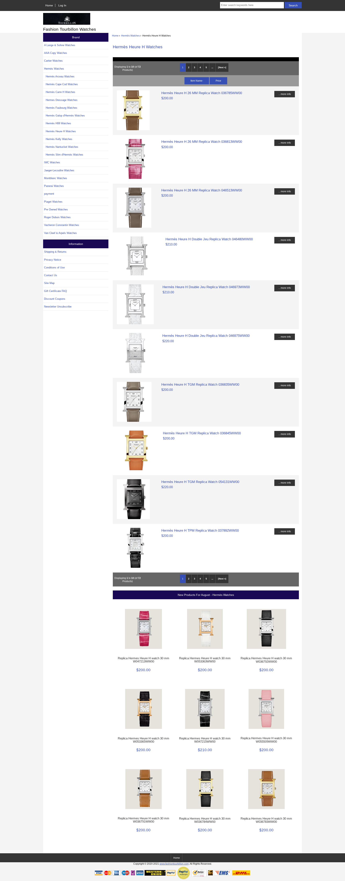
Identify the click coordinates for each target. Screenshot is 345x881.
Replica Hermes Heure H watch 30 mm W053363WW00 (205, 660)
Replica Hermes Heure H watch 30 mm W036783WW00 (266, 820)
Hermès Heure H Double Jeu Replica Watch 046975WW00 (206, 336)
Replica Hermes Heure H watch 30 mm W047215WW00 (205, 740)
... (212, 67)
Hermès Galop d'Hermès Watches (64, 115)
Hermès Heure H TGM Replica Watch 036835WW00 (200, 384)
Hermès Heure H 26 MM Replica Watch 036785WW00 (201, 93)
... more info (284, 94)
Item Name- (196, 80)
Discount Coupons (54, 298)
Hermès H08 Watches (57, 123)
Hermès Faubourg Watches (60, 107)
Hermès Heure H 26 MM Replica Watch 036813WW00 (201, 142)
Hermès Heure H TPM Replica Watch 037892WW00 (200, 530)
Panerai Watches (54, 185)
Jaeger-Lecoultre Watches (59, 170)
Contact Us (50, 275)
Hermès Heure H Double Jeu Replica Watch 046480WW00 (209, 239)
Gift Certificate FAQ (55, 291)
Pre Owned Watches (56, 209)
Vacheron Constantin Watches (61, 225)
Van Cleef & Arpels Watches (60, 233)
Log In (62, 5)
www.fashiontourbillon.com (174, 863)
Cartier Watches (53, 60)
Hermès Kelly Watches (58, 139)
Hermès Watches (130, 35)
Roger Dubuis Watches (57, 217)
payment (49, 193)
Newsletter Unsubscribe (57, 306)
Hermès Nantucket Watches (61, 146)
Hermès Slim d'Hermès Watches (63, 154)
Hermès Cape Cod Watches (61, 84)
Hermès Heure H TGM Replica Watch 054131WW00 (200, 482)
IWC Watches (52, 162)
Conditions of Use (54, 267)
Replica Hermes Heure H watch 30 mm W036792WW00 (266, 660)
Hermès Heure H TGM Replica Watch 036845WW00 (202, 433)
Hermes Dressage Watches (60, 100)
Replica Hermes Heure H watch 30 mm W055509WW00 (266, 740)
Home (49, 5)
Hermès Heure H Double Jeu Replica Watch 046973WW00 (206, 287)
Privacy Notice (52, 259)
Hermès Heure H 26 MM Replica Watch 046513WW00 (201, 190)
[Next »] (222, 67)
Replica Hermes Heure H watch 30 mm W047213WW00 (143, 660)
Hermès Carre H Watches (59, 92)
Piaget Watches (53, 201)
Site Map (49, 283)
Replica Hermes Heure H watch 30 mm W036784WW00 (205, 820)
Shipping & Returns (55, 251)
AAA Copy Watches (55, 52)
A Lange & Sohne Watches (59, 45)
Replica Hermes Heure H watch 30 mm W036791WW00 (143, 820)
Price (218, 80)
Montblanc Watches (55, 178)
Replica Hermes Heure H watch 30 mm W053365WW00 (143, 740)
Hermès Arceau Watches (59, 76)
